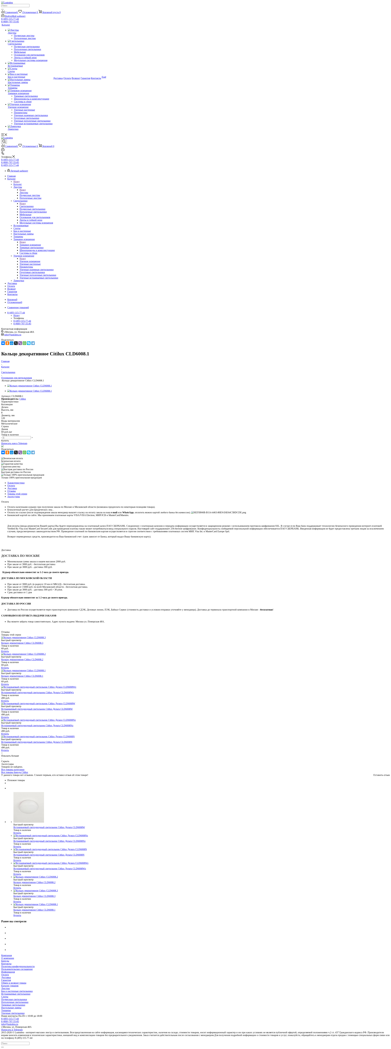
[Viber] (20, 343)
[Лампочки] (30, 126)
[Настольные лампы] (30, 79)
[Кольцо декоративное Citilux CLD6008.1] (29, 385)
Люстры (24, 192)
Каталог (17, 184)
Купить (5, 651)
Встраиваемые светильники (15, 994)
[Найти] (2, 9)
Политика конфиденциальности (18, 966)
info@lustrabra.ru (12, 334)
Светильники (27, 206)
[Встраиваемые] (30, 63)
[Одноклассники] (7, 343)
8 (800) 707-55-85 (10, 21)
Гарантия (6, 980)
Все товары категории (12, 769)
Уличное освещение (30, 261)
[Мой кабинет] (2, 150)
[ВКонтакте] (3, 343)
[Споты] (30, 68)
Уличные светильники (13, 1013)
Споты (4, 996)
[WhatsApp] (24, 343)
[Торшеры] (30, 85)
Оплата (5, 974)
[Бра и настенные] (30, 74)
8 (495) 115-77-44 (10, 19)
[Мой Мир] (11, 343)
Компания (6, 955)
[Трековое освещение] (30, 90)
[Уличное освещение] (30, 104)
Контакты (6, 963)
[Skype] (29, 343)
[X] (16, 343)
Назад (16, 181)
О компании (7, 958)
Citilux (22, 399)
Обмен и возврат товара (13, 983)
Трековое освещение (30, 244)
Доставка (6, 977)
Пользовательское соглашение (17, 969)
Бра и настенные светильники (17, 991)
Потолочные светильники (14, 1002)
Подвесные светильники (14, 999)
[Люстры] (30, 30)
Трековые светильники (13, 1005)
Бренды (5, 961)
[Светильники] (30, 41)
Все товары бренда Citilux (14, 772)
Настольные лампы (11, 1007)
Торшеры (6, 1010)
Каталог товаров (9, 985)
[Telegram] (33, 343)
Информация (8, 972)
